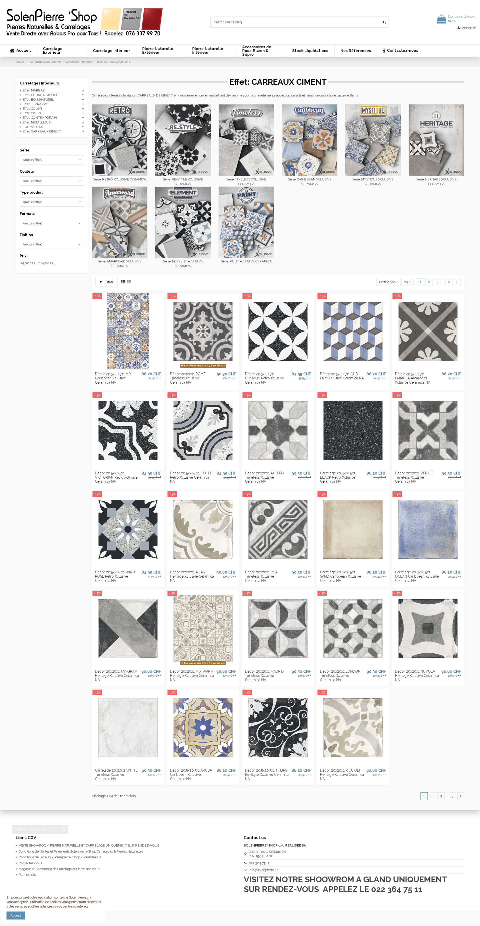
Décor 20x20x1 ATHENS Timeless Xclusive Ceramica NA (264, 477)
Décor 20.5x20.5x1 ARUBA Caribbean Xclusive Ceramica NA (191, 774)
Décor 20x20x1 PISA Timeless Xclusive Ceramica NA (261, 576)
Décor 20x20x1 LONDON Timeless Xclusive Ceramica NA (340, 675)
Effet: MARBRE (34, 90)
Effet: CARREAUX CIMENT (42, 131)
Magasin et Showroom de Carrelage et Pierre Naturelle (59, 869)
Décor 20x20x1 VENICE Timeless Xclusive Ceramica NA (414, 477)
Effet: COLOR (32, 108)
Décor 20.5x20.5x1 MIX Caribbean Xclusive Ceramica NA (113, 378)
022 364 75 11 (259, 863)
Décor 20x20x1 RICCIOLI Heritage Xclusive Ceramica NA (342, 774)
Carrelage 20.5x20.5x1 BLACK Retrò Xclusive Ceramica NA (337, 477)
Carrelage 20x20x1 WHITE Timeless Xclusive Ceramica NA (116, 774)
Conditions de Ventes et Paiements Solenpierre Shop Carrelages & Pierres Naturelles (81, 851)
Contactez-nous (30, 863)
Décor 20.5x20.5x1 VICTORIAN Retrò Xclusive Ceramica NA (116, 477)
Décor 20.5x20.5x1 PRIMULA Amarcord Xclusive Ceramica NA (412, 378)
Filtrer (109, 282)
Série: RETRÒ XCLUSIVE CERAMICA (119, 179)
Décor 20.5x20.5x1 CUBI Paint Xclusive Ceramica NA (342, 376)
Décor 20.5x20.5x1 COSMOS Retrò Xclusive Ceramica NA (264, 378)
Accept (15, 915)
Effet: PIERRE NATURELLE (42, 95)
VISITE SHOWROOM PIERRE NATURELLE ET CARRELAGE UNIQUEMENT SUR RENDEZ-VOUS (89, 845)
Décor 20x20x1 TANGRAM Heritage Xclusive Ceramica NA (117, 675)
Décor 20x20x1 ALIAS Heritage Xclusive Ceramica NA (192, 576)
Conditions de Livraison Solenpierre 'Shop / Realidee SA (60, 857)
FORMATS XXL (33, 127)
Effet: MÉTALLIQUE (36, 122)
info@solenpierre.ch (263, 870)
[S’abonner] (63, 829)
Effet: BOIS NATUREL (38, 99)
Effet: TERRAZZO (35, 104)
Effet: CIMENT (33, 113)
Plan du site (27, 875)
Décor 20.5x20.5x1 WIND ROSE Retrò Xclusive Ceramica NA (115, 576)
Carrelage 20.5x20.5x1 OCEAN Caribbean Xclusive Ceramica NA (417, 576)
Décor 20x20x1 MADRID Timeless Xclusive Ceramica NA (264, 675)
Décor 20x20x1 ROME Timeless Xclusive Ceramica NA (188, 378)
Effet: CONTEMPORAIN (40, 117)
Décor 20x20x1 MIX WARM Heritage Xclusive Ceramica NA (192, 675)
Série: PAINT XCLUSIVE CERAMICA (246, 261)
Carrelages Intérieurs (39, 83)
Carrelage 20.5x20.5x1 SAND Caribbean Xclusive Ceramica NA (340, 576)
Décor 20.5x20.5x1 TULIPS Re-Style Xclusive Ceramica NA (267, 774)
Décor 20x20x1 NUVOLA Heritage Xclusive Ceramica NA (417, 675)
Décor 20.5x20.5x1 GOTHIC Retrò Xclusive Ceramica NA (192, 477)
